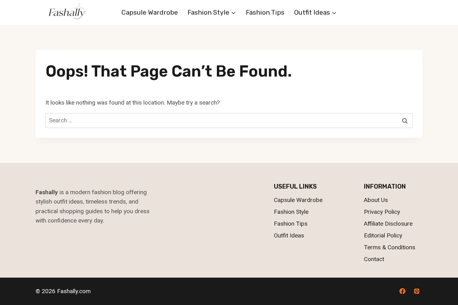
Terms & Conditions (389, 247)
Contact (374, 259)
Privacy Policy (382, 211)
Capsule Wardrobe (150, 12)
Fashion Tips (265, 12)
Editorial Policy (383, 235)
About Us (376, 200)
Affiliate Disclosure (388, 223)
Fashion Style (291, 211)
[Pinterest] (416, 291)
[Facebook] (402, 291)
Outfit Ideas (289, 235)
